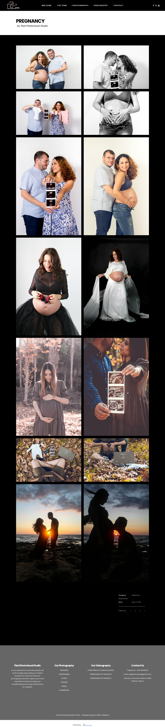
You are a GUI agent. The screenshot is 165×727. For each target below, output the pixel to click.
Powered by (78, 725)
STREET (64, 686)
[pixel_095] (116, 460)
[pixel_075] (48, 186)
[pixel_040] (116, 186)
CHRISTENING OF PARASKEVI (101, 678)
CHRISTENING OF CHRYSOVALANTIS (101, 670)
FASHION (64, 682)
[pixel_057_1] (48, 67)
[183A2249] (116, 533)
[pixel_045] (116, 113)
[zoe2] (48, 287)
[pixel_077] (116, 67)
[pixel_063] (48, 113)
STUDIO (64, 678)
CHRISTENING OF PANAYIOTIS (101, 674)
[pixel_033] (48, 387)
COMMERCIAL (64, 690)
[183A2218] (48, 533)
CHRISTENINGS (64, 674)
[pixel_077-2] (116, 387)
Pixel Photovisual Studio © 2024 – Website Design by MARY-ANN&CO (82, 715)
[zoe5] (116, 287)
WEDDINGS (64, 670)
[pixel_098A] (48, 460)
